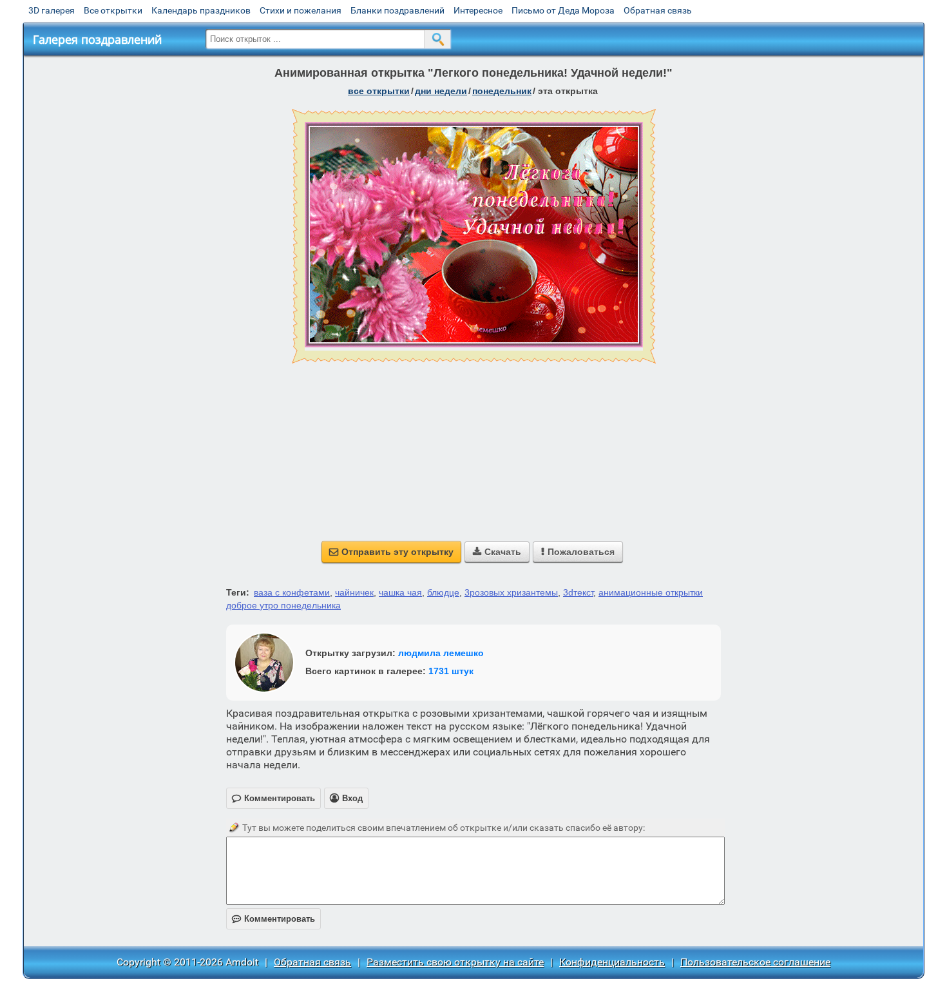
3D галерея (51, 10)
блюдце (443, 592)
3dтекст (578, 592)
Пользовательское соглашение (755, 962)
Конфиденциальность (612, 962)
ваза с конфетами (292, 592)
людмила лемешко (441, 653)
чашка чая (400, 592)
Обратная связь (658, 10)
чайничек (354, 592)
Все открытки (113, 10)
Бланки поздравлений (397, 10)
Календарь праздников (201, 10)
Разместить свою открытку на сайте (455, 962)
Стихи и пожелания (300, 10)
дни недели (441, 91)
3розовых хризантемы (511, 592)
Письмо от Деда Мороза (563, 10)
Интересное (478, 10)
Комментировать (273, 919)
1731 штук (451, 671)
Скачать (497, 552)
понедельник (501, 91)
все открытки (379, 91)
